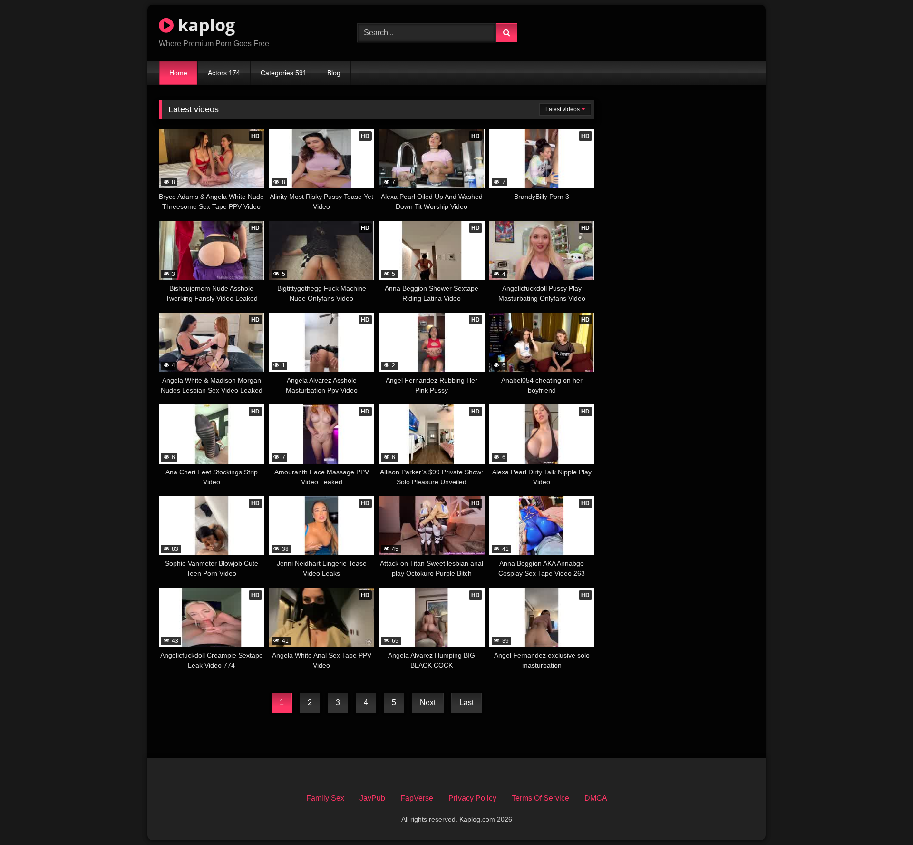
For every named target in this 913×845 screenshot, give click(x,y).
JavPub (372, 798)
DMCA (595, 798)
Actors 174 (224, 73)
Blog (333, 73)
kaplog (204, 25)
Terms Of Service (540, 798)
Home (178, 73)
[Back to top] (883, 816)
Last (466, 702)
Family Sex (325, 798)
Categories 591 (284, 73)
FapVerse (416, 798)
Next (428, 702)
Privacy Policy (472, 798)
